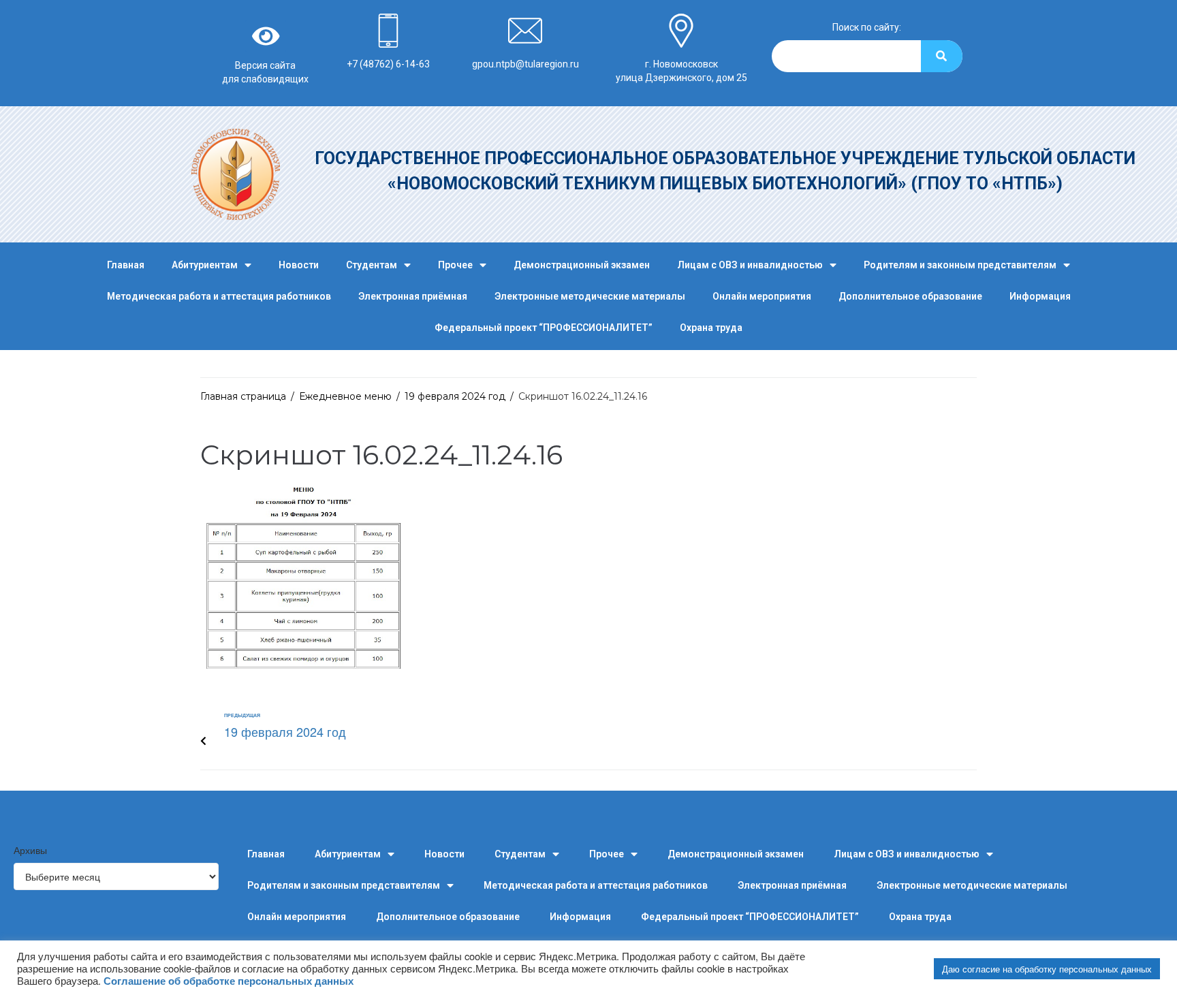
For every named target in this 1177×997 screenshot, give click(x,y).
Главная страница (243, 396)
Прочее (455, 264)
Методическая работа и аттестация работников (219, 296)
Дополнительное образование (910, 296)
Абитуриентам (205, 264)
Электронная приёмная (412, 296)
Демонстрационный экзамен (582, 264)
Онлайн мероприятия (761, 296)
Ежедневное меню (345, 396)
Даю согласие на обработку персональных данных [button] (1047, 968)
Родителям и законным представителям (960, 264)
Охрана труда (711, 327)
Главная (125, 264)
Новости (299, 264)
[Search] (941, 56)
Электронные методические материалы (590, 296)
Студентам (371, 264)
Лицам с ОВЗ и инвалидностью (750, 264)
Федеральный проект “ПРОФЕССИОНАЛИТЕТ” (544, 327)
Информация (1040, 296)
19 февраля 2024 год (455, 396)
